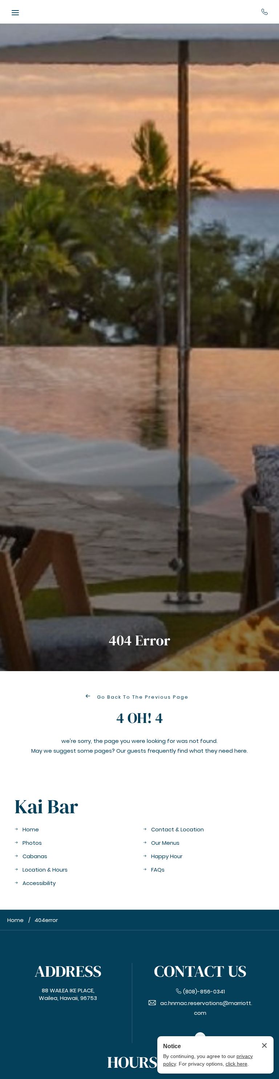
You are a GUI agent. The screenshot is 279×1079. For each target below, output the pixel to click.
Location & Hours (45, 869)
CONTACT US (200, 971)
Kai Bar (46, 806)
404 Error (139, 640)
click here (236, 1064)
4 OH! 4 (139, 718)
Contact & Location (177, 829)
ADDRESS (68, 971)
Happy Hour (166, 856)
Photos (32, 843)
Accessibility (39, 883)
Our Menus (165, 843)
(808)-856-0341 (264, 11)
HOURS (132, 1062)
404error (46, 920)
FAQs (158, 869)
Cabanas (35, 856)
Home (31, 829)
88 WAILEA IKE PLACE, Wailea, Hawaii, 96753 (68, 994)
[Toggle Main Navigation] (15, 12)
